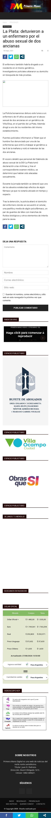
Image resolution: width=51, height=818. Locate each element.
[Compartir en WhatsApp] (16, 57)
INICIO (11, 801)
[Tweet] (10, 57)
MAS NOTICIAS (11, 804)
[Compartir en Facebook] (5, 57)
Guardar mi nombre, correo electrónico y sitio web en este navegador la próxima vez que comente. (24, 297)
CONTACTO (40, 804)
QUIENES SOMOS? (27, 804)
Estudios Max (41, 809)
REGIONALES (21, 801)
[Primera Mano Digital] (25, 6)
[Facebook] (22, 791)
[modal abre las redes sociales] (22, 57)
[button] (4, 16)
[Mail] (29, 791)
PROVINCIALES (34, 801)
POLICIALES (14, 22)
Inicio (5, 22)
